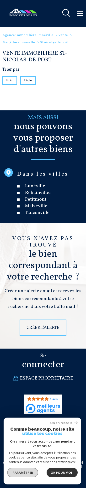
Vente (63, 35)
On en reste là (61, 423)
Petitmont (35, 199)
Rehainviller (38, 193)
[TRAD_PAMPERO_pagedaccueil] (23, 15)
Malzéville (36, 206)
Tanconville (37, 213)
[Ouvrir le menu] (80, 14)
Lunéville (35, 186)
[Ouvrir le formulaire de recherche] (66, 14)
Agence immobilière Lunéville (27, 35)
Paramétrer (23, 472)
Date (28, 80)
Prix (9, 80)
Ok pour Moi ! (62, 472)
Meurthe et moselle (18, 42)
